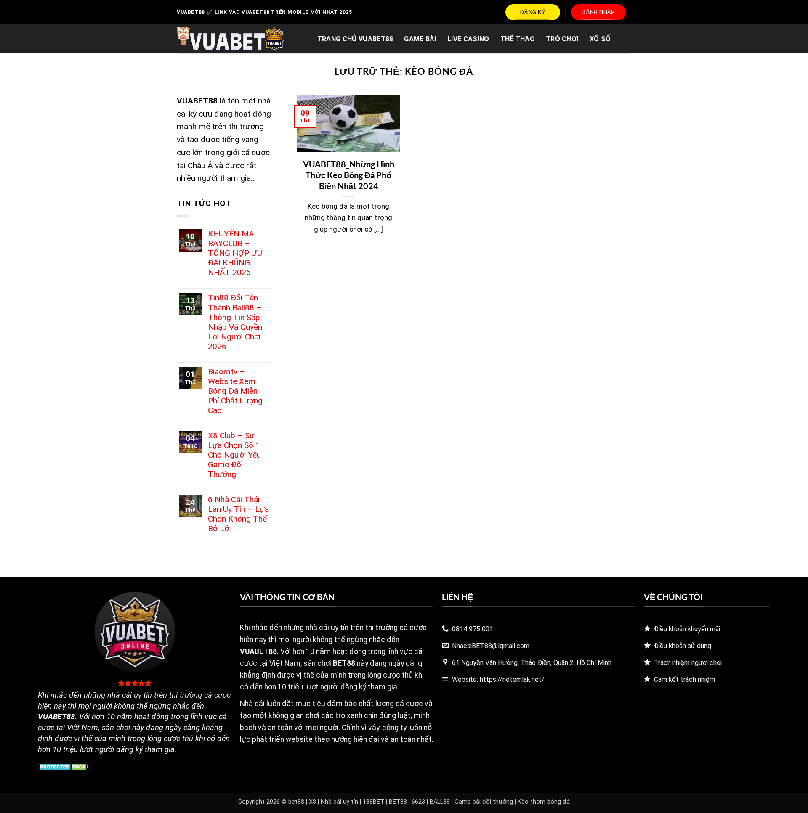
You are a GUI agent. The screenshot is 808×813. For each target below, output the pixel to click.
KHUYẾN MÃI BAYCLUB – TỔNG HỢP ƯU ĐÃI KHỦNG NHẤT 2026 (235, 253)
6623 (418, 801)
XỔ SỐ (600, 39)
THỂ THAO (517, 39)
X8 (312, 801)
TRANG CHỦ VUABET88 (355, 39)
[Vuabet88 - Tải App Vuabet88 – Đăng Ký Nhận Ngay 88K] (230, 39)
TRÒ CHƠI (562, 39)
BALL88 (440, 801)
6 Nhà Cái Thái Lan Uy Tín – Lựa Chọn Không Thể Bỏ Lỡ (238, 514)
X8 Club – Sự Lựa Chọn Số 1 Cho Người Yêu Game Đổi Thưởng (234, 455)
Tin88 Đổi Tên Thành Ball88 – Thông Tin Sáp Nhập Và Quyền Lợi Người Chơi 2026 (235, 322)
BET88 (398, 801)
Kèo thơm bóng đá (544, 801)
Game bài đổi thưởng (483, 801)
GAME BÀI (420, 39)
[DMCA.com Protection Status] (64, 767)
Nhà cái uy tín (339, 801)
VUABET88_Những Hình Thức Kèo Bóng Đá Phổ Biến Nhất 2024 (348, 175)
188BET (373, 801)
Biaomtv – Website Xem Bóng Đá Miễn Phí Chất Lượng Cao (235, 391)
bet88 (296, 801)
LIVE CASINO (468, 39)
